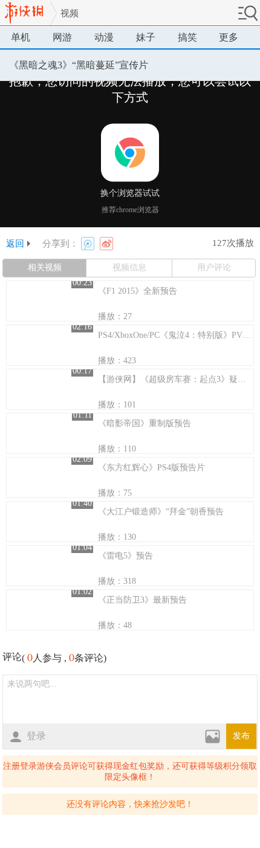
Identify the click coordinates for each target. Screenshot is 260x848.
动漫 (104, 37)
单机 (20, 37)
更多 (228, 37)
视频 (69, 13)
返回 (15, 243)
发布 (241, 735)
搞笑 (187, 37)
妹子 (145, 37)
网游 (62, 37)
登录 (36, 736)
